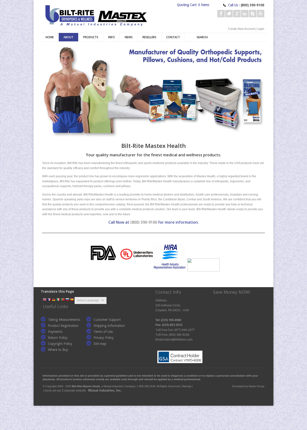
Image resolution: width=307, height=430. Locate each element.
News (129, 37)
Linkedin (244, 13)
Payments (55, 332)
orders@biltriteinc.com (178, 339)
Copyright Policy (60, 344)
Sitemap (186, 386)
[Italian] (58, 300)
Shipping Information (109, 326)
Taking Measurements (64, 320)
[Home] (96, 15)
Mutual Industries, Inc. (105, 390)
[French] (49, 300)
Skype (252, 13)
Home (50, 37)
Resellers (149, 37)
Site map (100, 344)
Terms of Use (103, 332)
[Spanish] (72, 300)
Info (111, 37)
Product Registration (63, 326)
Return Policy (58, 338)
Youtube (260, 13)
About (68, 37)
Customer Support (107, 320)
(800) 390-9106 (143, 222)
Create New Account (241, 29)
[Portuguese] (63, 300)
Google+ (237, 13)
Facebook (221, 13)
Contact (173, 37)
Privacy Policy (104, 338)
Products (90, 37)
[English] (45, 300)
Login (260, 29)
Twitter (229, 13)
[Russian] (67, 300)
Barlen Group (256, 386)
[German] (54, 300)
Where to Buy (58, 350)
